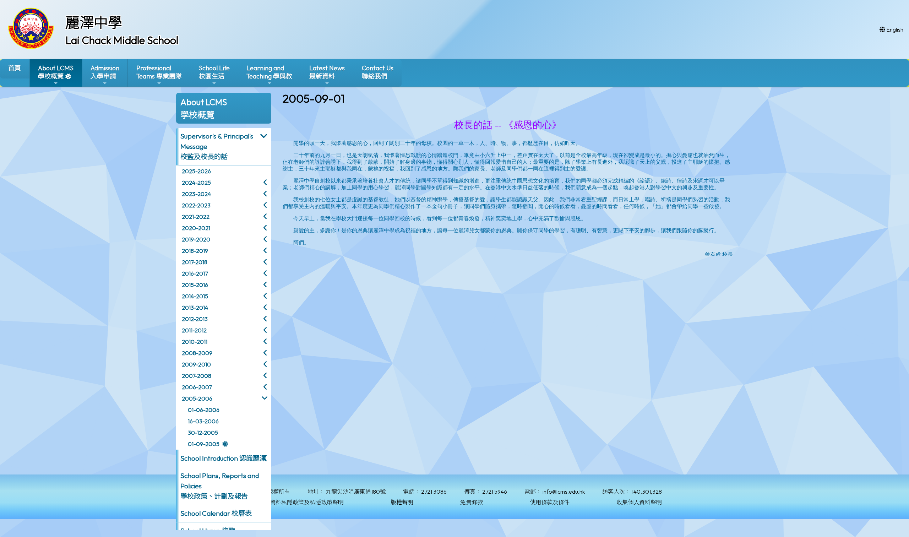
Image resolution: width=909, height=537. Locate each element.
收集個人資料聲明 (639, 502)
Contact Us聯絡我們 (377, 72)
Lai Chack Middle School (121, 40)
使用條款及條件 (550, 502)
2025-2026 (196, 171)
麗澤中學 (93, 22)
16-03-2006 (203, 421)
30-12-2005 (203, 432)
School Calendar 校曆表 (216, 513)
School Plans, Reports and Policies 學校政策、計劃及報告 (219, 485)
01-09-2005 (203, 444)
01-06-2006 (203, 409)
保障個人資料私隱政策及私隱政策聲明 (295, 502)
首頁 (14, 68)
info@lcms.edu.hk (564, 491)
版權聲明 (402, 502)
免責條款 (471, 502)
